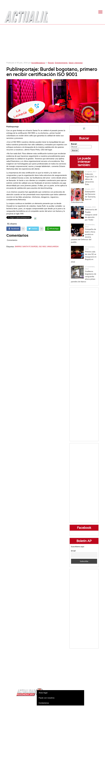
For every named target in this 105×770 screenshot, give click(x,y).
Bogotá (51, 63)
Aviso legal (43, 693)
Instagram (95, 2)
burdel (34, 246)
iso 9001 (42, 246)
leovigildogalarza (38, 63)
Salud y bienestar (76, 63)
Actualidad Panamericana (25, 14)
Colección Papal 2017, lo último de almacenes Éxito (91, 179)
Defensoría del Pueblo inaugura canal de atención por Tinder (91, 214)
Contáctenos (44, 703)
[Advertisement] (52, 42)
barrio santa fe (23, 246)
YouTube (102, 2)
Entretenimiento (61, 63)
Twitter (89, 2)
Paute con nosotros (46, 698)
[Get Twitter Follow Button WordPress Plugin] (35, 218)
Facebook (82, 2)
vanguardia (53, 246)
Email (73, 551)
